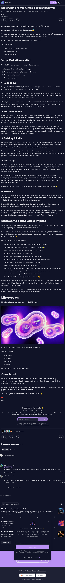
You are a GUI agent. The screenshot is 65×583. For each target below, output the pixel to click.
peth (2, 14)
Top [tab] (3, 504)
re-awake (12, 34)
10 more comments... (6, 495)
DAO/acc (7, 364)
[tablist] (8, 449)
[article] (32, 513)
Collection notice (41, 571)
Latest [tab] (7, 504)
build (16, 155)
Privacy (29, 571)
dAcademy (8, 355)
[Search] (62, 504)
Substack (24, 579)
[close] (48, 521)
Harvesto (6, 465)
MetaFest (7, 361)
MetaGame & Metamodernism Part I (13, 509)
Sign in (60, 3)
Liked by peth (9, 467)
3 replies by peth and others (13, 488)
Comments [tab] (5, 449)
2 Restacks (21, 431)
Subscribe (53, 3)
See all (5, 542)
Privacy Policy (45, 552)
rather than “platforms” (32, 155)
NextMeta (7, 358)
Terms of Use (40, 551)
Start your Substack (28, 575)
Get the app (40, 575)
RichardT (6, 476)
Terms (34, 571)
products (21, 155)
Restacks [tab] (12, 449)
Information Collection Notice (32, 552)
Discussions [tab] (14, 504)
